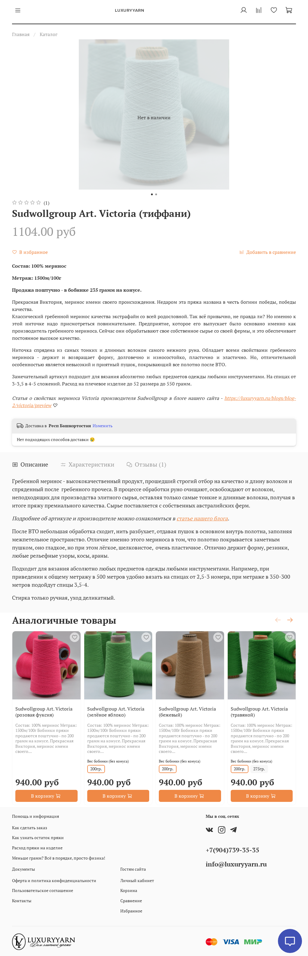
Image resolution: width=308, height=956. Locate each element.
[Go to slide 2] (156, 194)
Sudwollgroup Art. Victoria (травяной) (259, 711)
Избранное (131, 911)
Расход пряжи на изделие (37, 848)
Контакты (21, 900)
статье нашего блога (202, 518)
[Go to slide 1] (152, 194)
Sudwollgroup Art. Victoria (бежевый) (187, 711)
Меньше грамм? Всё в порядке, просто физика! (58, 858)
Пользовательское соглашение (42, 890)
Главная (20, 34)
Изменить (102, 425)
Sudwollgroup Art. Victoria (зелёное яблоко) (115, 711)
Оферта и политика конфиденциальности (54, 880)
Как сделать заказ (29, 827)
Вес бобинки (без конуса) (108, 761)
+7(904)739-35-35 (232, 850)
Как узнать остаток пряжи (38, 837)
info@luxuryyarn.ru (236, 864)
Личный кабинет (137, 880)
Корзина (128, 890)
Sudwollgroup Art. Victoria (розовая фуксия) (43, 711)
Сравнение (131, 900)
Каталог (48, 34)
